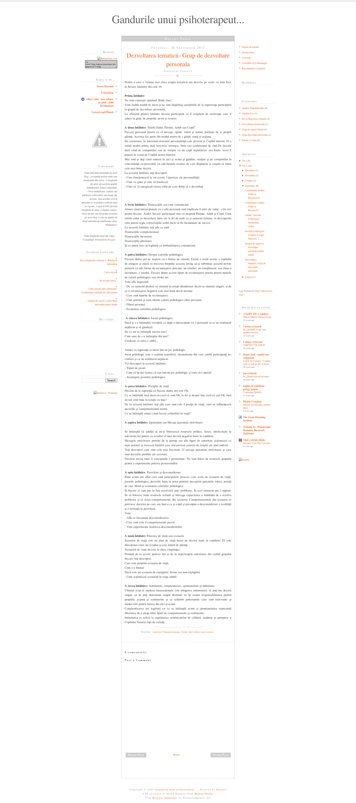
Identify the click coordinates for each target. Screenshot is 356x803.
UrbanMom (107, 92)
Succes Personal (105, 86)
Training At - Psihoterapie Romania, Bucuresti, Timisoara (257, 430)
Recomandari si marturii (253, 68)
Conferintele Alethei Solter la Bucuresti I (255, 206)
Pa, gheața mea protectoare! (256, 376)
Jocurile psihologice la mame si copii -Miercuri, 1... (255, 234)
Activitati (246, 57)
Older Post (221, 755)
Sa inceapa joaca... (108, 280)
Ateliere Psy (248, 113)
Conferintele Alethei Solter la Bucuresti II (255, 194)
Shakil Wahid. (261, 290)
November (250, 175)
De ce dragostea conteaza (254, 118)
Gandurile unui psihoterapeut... (178, 18)
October (249, 180)
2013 (244, 160)
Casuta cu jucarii (252, 326)
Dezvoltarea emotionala (253, 124)
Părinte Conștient (252, 401)
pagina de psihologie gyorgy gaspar (254, 387)
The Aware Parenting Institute (254, 418)
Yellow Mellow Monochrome (257, 316)
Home (176, 754)
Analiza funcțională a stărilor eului (257, 406)
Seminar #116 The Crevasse (256, 443)
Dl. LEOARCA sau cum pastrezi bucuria (254, 331)
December (250, 170)
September (250, 185)
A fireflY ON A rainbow (256, 314)
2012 (244, 165)
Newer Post (136, 755)
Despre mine (248, 52)
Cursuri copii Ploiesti (102, 112)
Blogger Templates (165, 797)
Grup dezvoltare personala (197, 631)
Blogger (111, 239)
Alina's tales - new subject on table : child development (100, 102)
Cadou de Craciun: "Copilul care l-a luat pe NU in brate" (256, 362)
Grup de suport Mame (252, 129)
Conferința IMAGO (252, 392)
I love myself (110, 272)
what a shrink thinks (254, 440)
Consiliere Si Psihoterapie (254, 63)
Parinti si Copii (249, 140)
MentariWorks (203, 793)
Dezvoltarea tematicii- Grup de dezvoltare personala (178, 59)
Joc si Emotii (249, 373)
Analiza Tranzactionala (166, 631)
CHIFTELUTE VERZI (254, 345)
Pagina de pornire (250, 46)
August (248, 276)
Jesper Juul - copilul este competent (256, 356)
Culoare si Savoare (253, 342)
